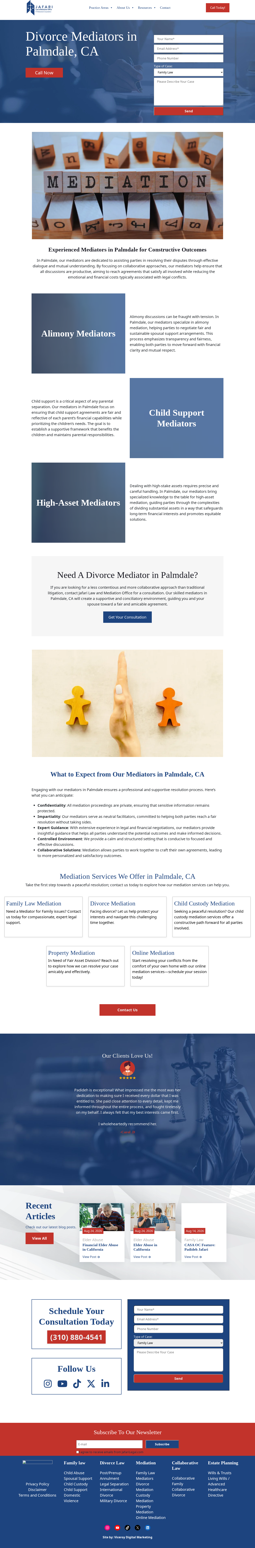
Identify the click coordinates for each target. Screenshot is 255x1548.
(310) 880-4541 (76, 1337)
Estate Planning (223, 1462)
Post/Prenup (110, 1472)
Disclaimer (37, 1489)
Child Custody (76, 1484)
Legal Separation (114, 1484)
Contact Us (127, 1009)
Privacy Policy (37, 1484)
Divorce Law (112, 1462)
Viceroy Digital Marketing (132, 1537)
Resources (145, 8)
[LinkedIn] (105, 1383)
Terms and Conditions (37, 1495)
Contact (165, 8)
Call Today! (217, 8)
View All (39, 1238)
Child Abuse (74, 1472)
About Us (123, 8)
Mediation (146, 1462)
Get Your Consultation (127, 617)
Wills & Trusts (219, 1472)
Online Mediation (151, 1517)
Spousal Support (78, 1478)
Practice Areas (98, 8)
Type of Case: (163, 66)
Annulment (109, 1478)
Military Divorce (113, 1500)
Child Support (75, 1489)
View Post (90, 1257)
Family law (74, 1462)
